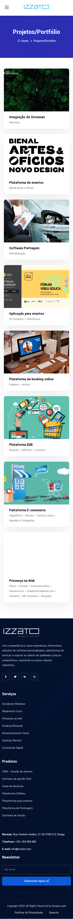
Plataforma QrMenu (13, 793)
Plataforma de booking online (31, 379)
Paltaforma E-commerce (27, 510)
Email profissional (12, 726)
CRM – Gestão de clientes (17, 772)
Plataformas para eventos (17, 801)
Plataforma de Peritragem (17, 808)
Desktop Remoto (12, 741)
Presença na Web (22, 580)
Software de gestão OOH (16, 779)
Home (24, 41)
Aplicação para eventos (26, 313)
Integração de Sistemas (27, 117)
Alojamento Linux (12, 711)
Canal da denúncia (12, 786)
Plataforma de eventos (26, 182)
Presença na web (12, 719)
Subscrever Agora (35, 881)
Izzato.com (59, 906)
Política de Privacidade (29, 913)
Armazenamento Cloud (15, 733)
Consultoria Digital (12, 748)
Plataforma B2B (21, 444)
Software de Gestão (13, 815)
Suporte (53, 913)
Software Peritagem (24, 248)
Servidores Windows (13, 704)
